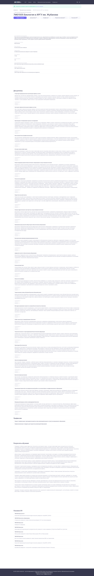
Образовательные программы (44, 2)
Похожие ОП (74, 17)
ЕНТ (25, 2)
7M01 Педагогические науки (19, 68)
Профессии (54, 2)
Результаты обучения (60, 17)
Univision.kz (16, 10)
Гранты (29, 2)
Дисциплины (33, 17)
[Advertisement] (46, 27)
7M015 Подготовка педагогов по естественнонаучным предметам (27, 72)
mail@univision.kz (47, 574)
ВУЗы (34, 2)
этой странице (40, 6)
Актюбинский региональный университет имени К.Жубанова (25, 51)
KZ (79, 2)
